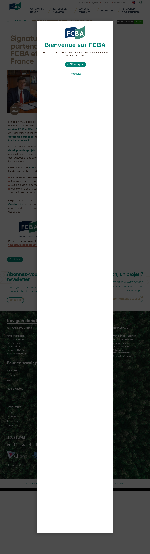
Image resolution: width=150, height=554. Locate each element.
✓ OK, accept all (75, 64)
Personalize (75, 74)
